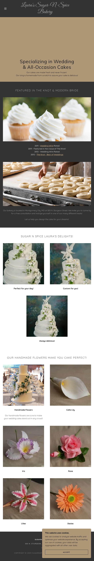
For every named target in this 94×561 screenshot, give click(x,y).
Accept (66, 552)
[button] (5, 8)
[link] (45, 12)
